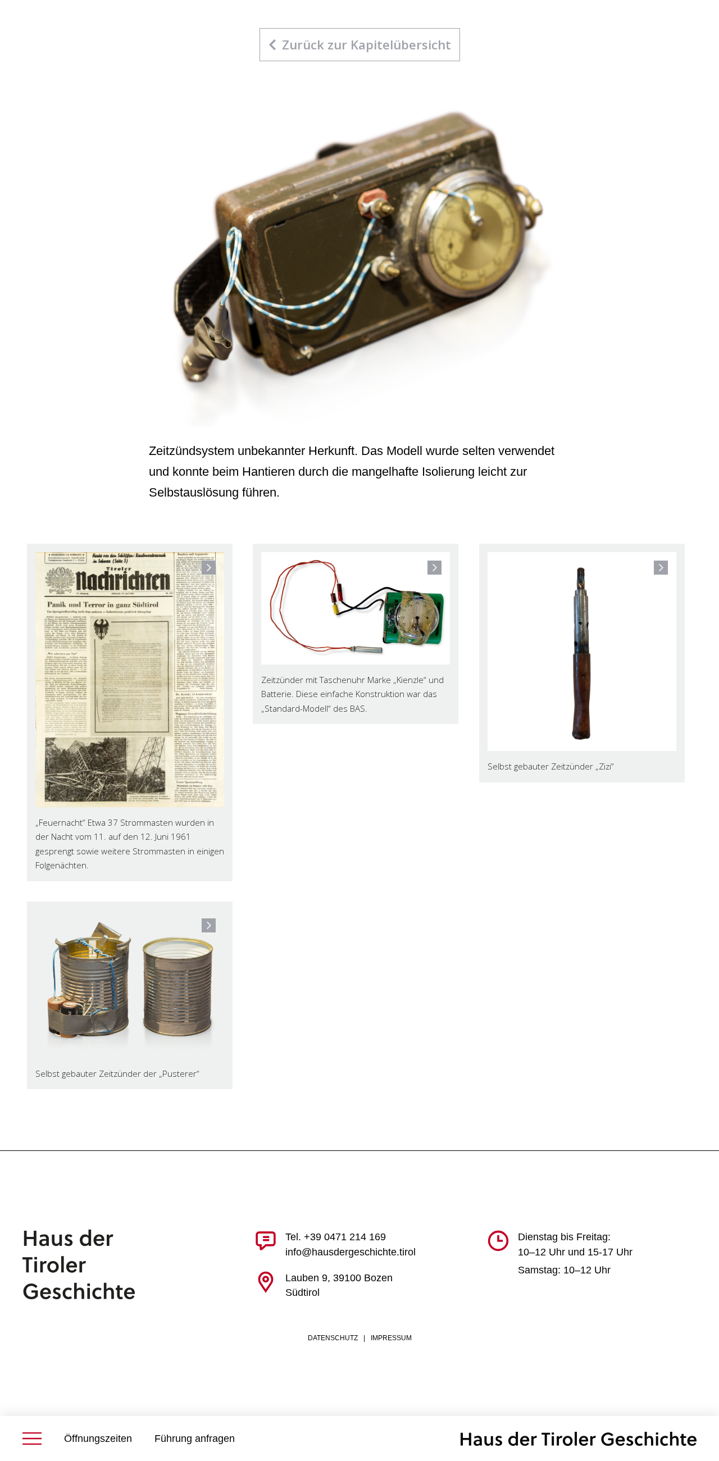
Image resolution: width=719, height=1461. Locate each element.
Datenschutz (333, 1338)
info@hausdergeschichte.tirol (350, 1252)
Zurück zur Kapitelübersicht (366, 44)
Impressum (391, 1338)
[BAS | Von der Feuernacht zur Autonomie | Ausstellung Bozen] (579, 1439)
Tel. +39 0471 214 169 (335, 1236)
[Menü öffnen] (32, 1438)
